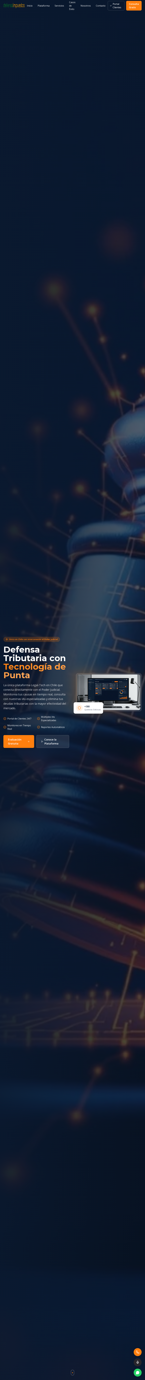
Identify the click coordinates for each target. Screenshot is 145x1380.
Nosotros (86, 5)
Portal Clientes (117, 5)
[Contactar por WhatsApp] (138, 1373)
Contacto (100, 5)
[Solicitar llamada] (138, 1352)
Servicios (59, 5)
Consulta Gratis (134, 5)
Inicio (30, 5)
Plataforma (44, 5)
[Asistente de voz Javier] (138, 1362)
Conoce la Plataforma (51, 741)
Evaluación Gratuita (14, 741)
